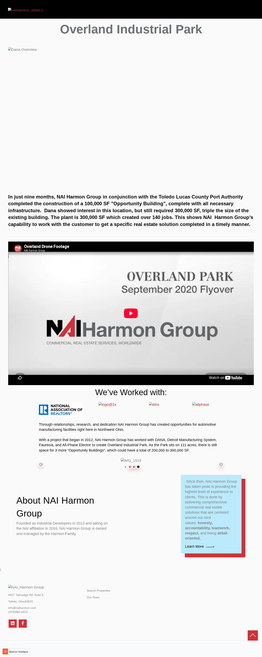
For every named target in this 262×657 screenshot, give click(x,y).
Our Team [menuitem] (93, 597)
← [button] (41, 465)
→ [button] (221, 465)
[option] (131, 460)
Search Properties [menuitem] (98, 590)
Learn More (194, 546)
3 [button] (138, 467)
